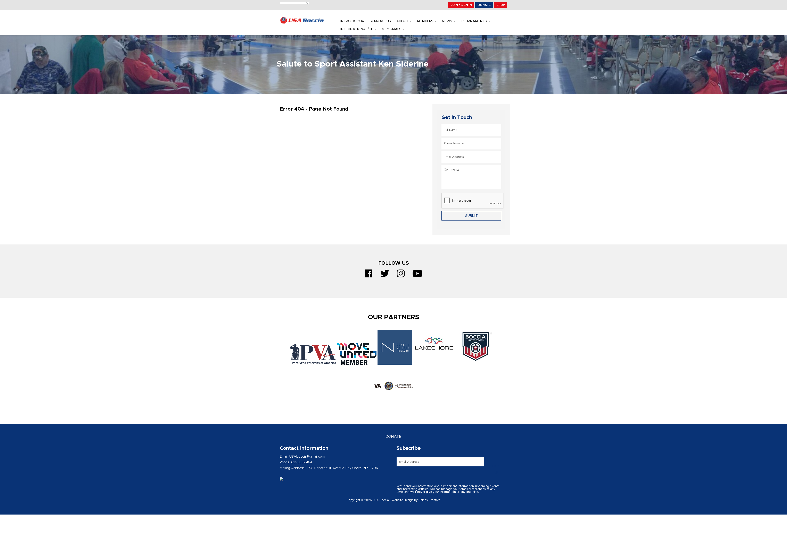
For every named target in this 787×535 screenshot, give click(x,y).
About (402, 21)
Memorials (392, 29)
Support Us (380, 21)
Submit (471, 215)
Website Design (402, 500)
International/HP (357, 29)
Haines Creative (429, 500)
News (447, 21)
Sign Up (496, 469)
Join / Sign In (461, 5)
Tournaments (474, 21)
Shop (501, 5)
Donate (484, 5)
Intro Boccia (352, 21)
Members (425, 21)
